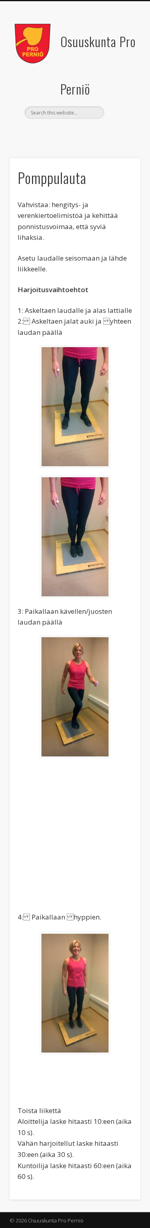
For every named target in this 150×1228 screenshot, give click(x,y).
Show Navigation (121, 71)
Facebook (74, 132)
